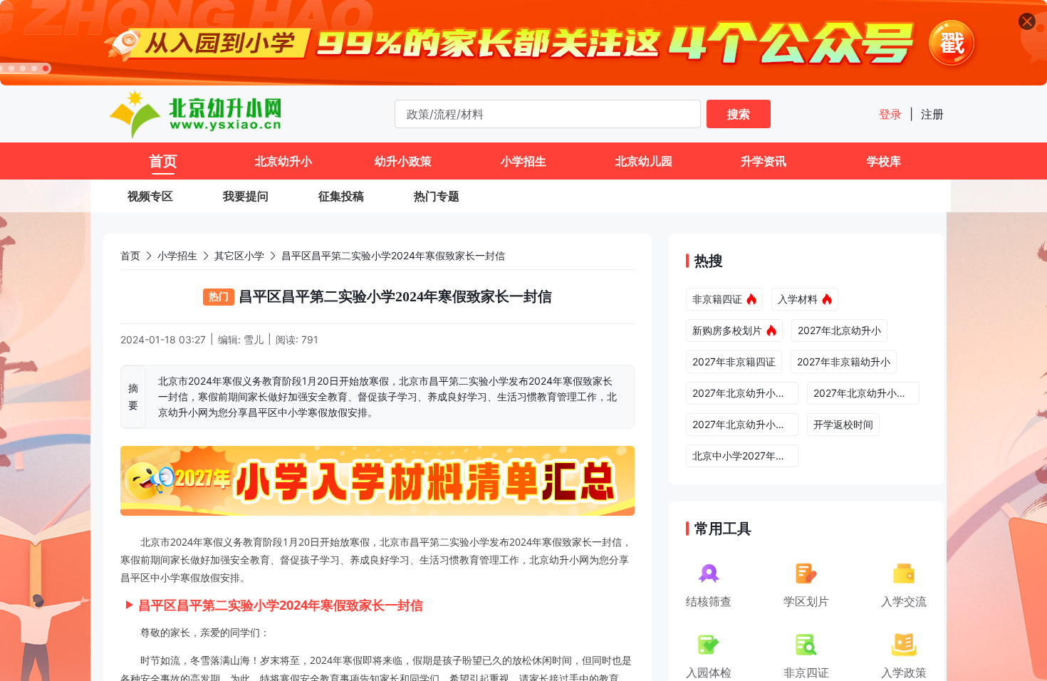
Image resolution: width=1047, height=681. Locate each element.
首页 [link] (130, 255)
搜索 (738, 114)
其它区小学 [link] (239, 255)
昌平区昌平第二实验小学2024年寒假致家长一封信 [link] (393, 255)
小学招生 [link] (177, 255)
